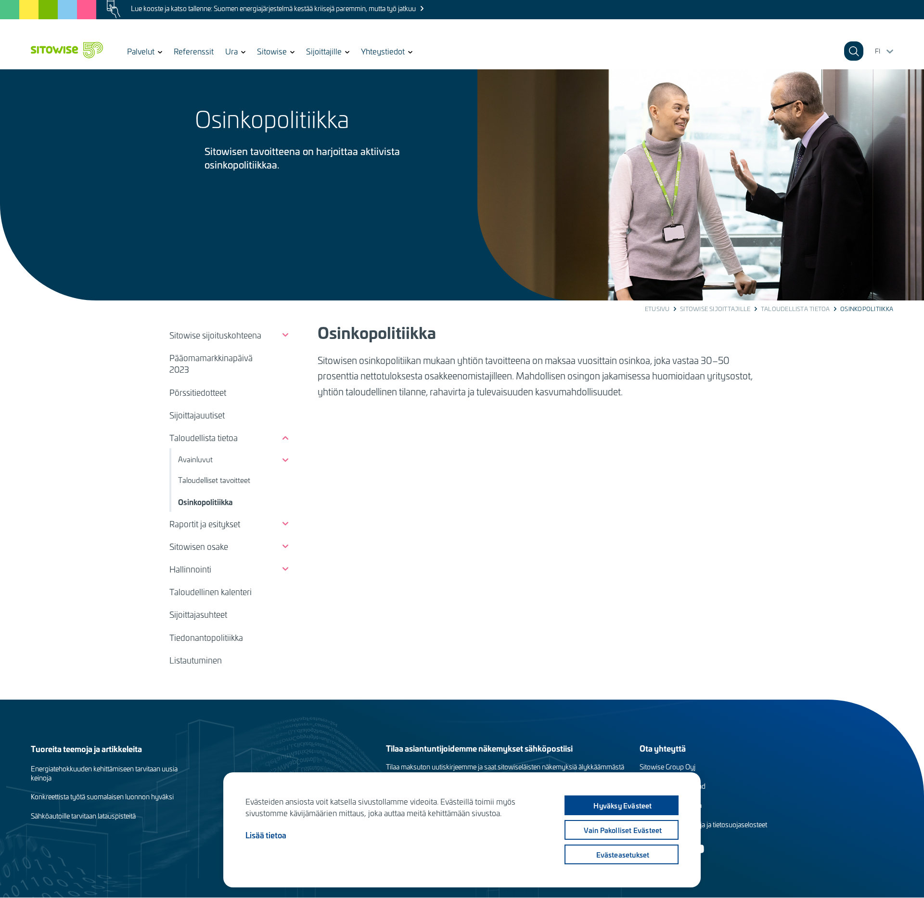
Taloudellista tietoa (795, 308)
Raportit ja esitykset (204, 524)
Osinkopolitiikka (205, 501)
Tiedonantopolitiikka (206, 637)
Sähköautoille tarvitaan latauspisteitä (83, 815)
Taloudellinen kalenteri (210, 592)
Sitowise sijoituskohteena (215, 335)
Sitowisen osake (198, 546)
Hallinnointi (190, 569)
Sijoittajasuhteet (198, 614)
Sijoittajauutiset (197, 415)
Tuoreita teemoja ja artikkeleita (86, 748)
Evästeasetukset (623, 854)
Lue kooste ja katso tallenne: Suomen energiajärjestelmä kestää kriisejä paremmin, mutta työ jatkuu (273, 8)
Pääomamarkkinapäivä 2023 (211, 363)
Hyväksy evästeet (622, 805)
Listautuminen (195, 660)
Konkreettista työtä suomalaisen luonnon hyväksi (102, 796)
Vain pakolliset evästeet (623, 830)
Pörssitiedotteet (197, 392)
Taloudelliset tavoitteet (214, 480)
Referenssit (194, 51)
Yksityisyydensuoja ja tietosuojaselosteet (707, 824)
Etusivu (657, 308)
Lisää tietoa (265, 835)
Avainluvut (195, 459)
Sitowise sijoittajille (715, 308)
